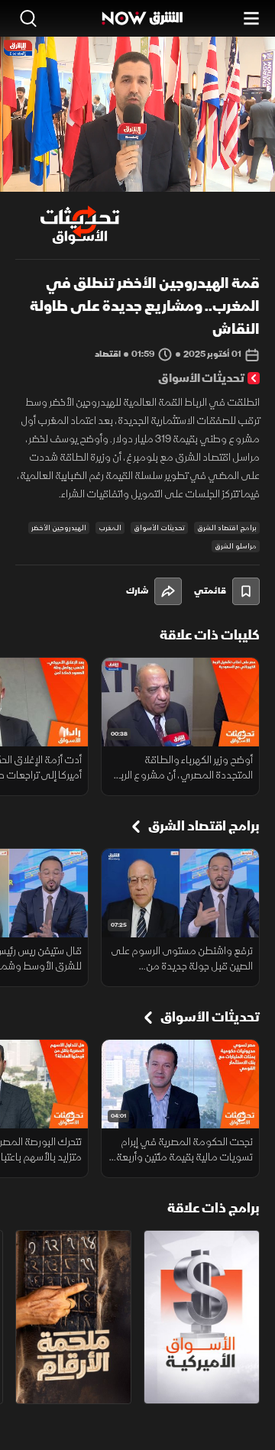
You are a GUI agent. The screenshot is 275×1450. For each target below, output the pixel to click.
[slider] (137, 179)
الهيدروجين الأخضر (58, 528)
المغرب (110, 528)
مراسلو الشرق (236, 546)
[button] (73, 163)
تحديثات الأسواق (159, 528)
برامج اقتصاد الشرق (227, 528)
